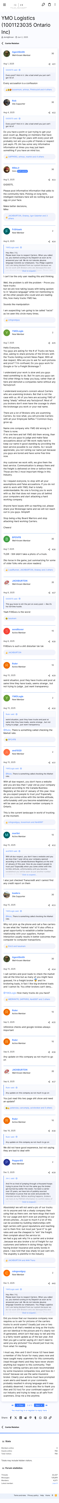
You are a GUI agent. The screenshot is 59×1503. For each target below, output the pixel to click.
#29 (54, 675)
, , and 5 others (31, 1108)
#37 (54, 1081)
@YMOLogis (9, 992)
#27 (54, 593)
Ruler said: (10, 714)
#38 (54, 1131)
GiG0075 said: (12, 70)
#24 (54, 241)
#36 (54, 1052)
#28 (54, 641)
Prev (21, 1405)
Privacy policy (33, 1495)
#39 (54, 1172)
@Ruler (7, 730)
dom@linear (9, 37)
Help (42, 1495)
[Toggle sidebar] (55, 4)
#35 (54, 1022)
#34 (54, 969)
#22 (54, 112)
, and (25, 822)
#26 (54, 549)
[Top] (52, 1495)
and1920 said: (12, 851)
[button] (4, 4)
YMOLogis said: (12, 247)
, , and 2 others (30, 570)
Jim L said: (10, 1178)
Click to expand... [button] (29, 271)
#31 (54, 762)
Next (38, 1405)
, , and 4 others (32, 89)
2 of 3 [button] (29, 1405)
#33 (54, 905)
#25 (54, 343)
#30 (54, 708)
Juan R (55, 1483)
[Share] (49, 64)
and (17, 946)
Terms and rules (20, 1495)
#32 (54, 845)
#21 (54, 64)
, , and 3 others (28, 217)
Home (47, 1495)
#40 (54, 1283)
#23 (54, 180)
